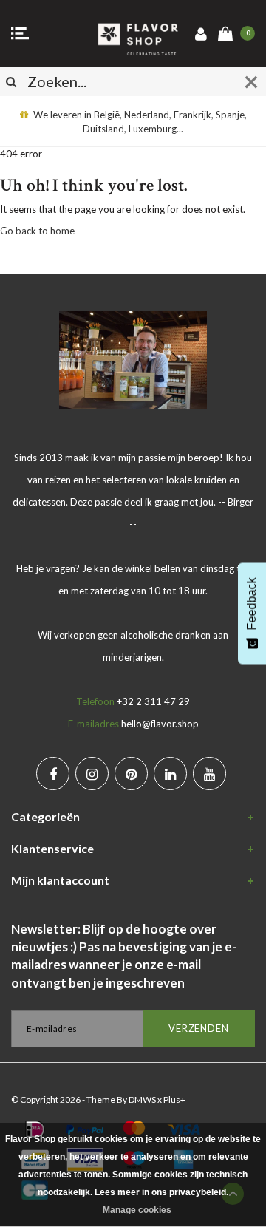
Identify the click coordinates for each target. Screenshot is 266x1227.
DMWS (142, 1099)
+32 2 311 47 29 (153, 701)
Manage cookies (137, 1210)
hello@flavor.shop (160, 724)
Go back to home (37, 231)
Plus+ (174, 1099)
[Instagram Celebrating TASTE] (92, 773)
